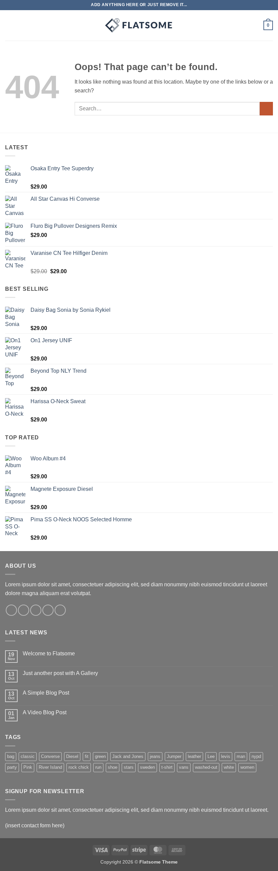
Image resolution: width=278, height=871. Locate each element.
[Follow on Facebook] (11, 610)
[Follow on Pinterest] (60, 610)
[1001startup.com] (139, 25)
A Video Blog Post (44, 712)
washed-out (206, 767)
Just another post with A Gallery (60, 673)
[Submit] (266, 108)
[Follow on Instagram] (23, 610)
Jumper (174, 756)
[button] (9, 25)
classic (28, 756)
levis (225, 756)
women (247, 767)
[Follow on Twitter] (35, 610)
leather (194, 756)
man (241, 756)
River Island (50, 767)
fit (86, 756)
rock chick (78, 767)
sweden (147, 767)
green (100, 756)
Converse (50, 756)
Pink (27, 767)
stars (129, 767)
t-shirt (167, 767)
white (229, 767)
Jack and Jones (127, 756)
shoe (112, 767)
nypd (256, 756)
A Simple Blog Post (46, 693)
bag (10, 756)
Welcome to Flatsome (49, 653)
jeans (155, 756)
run (98, 767)
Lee (211, 756)
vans (183, 767)
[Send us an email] (48, 610)
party (12, 767)
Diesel (72, 756)
